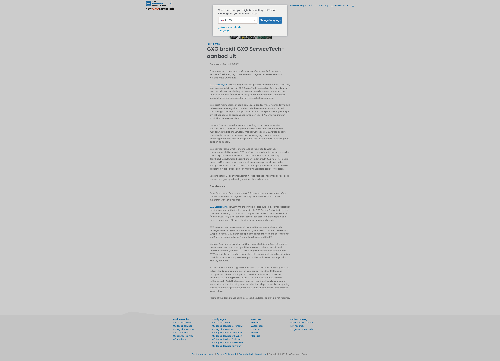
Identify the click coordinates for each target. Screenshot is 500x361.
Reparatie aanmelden (301, 322)
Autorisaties (257, 325)
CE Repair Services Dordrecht (227, 325)
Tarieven (255, 329)
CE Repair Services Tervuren (226, 345)
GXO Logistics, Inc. (219, 84)
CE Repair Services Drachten (227, 332)
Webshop (324, 5)
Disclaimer (260, 354)
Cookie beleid (246, 354)
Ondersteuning (296, 5)
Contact (255, 335)
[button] (340, 5)
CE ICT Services (181, 332)
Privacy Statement (226, 354)
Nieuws (254, 332)
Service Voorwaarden (203, 354)
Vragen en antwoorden (302, 329)
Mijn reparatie (297, 325)
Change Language (270, 20)
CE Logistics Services (183, 329)
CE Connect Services (184, 335)
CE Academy (179, 339)
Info (311, 5)
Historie (255, 322)
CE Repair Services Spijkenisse (227, 342)
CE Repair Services (182, 325)
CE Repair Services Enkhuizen (227, 335)
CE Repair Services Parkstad (226, 339)
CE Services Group (182, 322)
